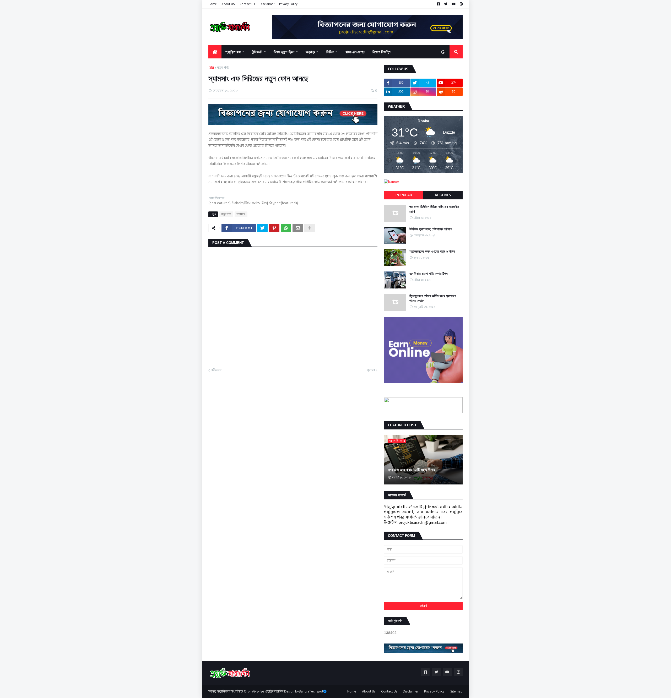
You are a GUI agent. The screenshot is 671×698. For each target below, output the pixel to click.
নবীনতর (216, 370)
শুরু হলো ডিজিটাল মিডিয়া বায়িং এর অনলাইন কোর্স (434, 209)
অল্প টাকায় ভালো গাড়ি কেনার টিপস (428, 274)
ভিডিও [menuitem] (330, 52)
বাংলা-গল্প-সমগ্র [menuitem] (355, 52)
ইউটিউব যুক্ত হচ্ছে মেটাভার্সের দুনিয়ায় (430, 229)
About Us (368, 691)
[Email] (298, 228)
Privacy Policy (288, 4)
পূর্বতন (371, 370)
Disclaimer (267, 4)
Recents (443, 195)
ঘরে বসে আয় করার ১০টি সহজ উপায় (411, 470)
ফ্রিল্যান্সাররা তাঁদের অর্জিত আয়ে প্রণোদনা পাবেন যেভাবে (432, 298)
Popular (404, 195)
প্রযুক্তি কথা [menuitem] (233, 52)
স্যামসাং (241, 214)
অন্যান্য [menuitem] (310, 52)
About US (228, 4)
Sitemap (456, 691)
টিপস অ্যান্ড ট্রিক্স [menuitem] (284, 52)
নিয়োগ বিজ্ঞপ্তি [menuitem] (381, 52)
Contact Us (247, 4)
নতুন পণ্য (223, 67)
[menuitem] (214, 51)
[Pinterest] (274, 228)
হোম (211, 67)
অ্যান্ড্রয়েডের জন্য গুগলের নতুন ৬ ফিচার (432, 251)
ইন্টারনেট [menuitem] (257, 52)
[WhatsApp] (286, 228)
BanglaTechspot (311, 691)
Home (212, 4)
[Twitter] (262, 228)
